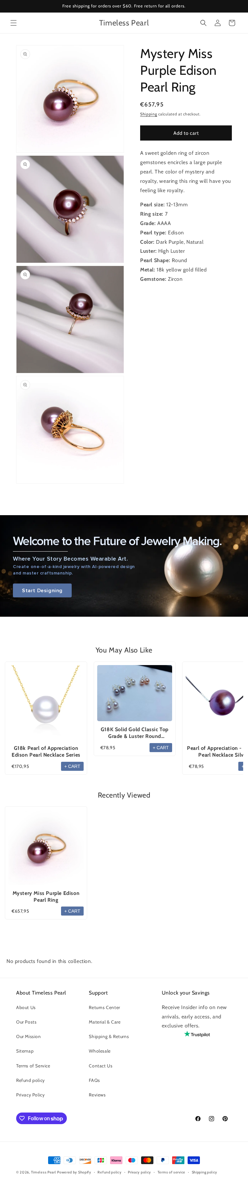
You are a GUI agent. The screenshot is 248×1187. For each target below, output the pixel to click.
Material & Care (104, 1022)
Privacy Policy (30, 1095)
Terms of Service (33, 1066)
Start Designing (42, 590)
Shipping (148, 114)
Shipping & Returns (109, 1036)
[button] (13, 23)
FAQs (94, 1080)
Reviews (97, 1095)
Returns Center (104, 1007)
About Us (26, 1007)
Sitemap (25, 1051)
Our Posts (26, 1022)
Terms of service (171, 1172)
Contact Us (100, 1066)
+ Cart (72, 766)
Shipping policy (205, 1172)
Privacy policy (139, 1172)
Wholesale (99, 1051)
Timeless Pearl (43, 1172)
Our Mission (28, 1036)
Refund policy (30, 1080)
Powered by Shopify (74, 1172)
